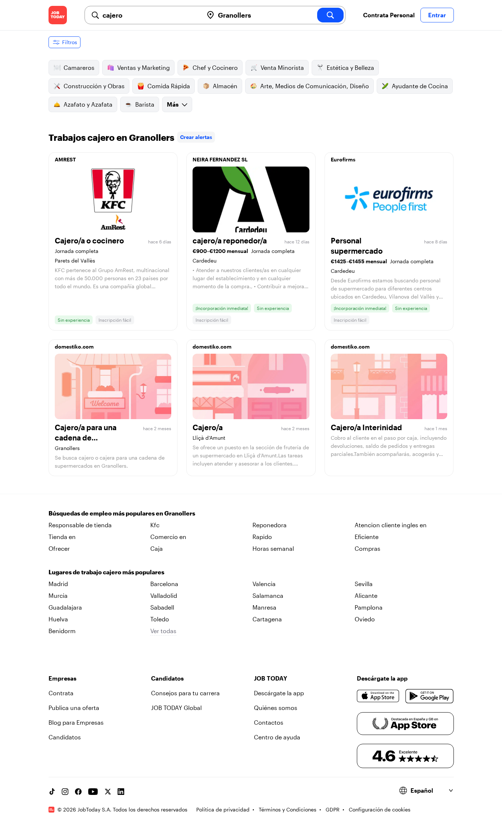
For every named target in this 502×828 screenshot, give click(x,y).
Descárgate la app (279, 692)
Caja (156, 548)
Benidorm (62, 630)
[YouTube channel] (93, 791)
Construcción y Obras (94, 85)
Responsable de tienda (80, 524)
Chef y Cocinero (215, 67)
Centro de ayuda (277, 737)
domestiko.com (74, 346)
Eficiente (367, 536)
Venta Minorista (282, 67)
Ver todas (163, 630)
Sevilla (364, 583)
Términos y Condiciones (287, 809)
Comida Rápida (168, 85)
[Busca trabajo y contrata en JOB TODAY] (58, 15)
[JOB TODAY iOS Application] (378, 696)
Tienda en (62, 536)
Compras (367, 548)
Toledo (159, 618)
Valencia (264, 583)
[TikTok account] (52, 791)
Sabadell (162, 607)
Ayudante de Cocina (420, 85)
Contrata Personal (389, 14)
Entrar (437, 14)
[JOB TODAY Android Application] (429, 696)
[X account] (107, 791)
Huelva (58, 618)
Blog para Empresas (76, 722)
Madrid (58, 583)
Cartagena (267, 618)
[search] (330, 15)
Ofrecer (59, 548)
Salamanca (267, 595)
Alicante (366, 595)
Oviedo (365, 618)
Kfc (154, 524)
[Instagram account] (65, 791)
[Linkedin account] (121, 791)
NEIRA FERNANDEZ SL (220, 159)
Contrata (61, 692)
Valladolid (163, 595)
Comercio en (168, 536)
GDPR (333, 809)
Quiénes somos (275, 707)
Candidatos (65, 737)
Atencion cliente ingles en (391, 524)
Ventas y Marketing (143, 67)
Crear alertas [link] (196, 137)
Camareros (79, 67)
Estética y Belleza (350, 67)
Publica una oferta (74, 707)
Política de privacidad (223, 809)
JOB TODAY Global (176, 707)
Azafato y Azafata (88, 104)
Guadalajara (65, 607)
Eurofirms (343, 159)
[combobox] (150, 15)
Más (173, 104)
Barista (144, 104)
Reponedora (269, 524)
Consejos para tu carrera (185, 692)
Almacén (225, 85)
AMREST (65, 159)
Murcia (58, 595)
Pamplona (369, 607)
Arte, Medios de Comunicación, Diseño (314, 85)
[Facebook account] (78, 791)
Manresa (264, 607)
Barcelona (164, 583)
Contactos (268, 722)
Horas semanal (273, 548)
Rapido (262, 536)
